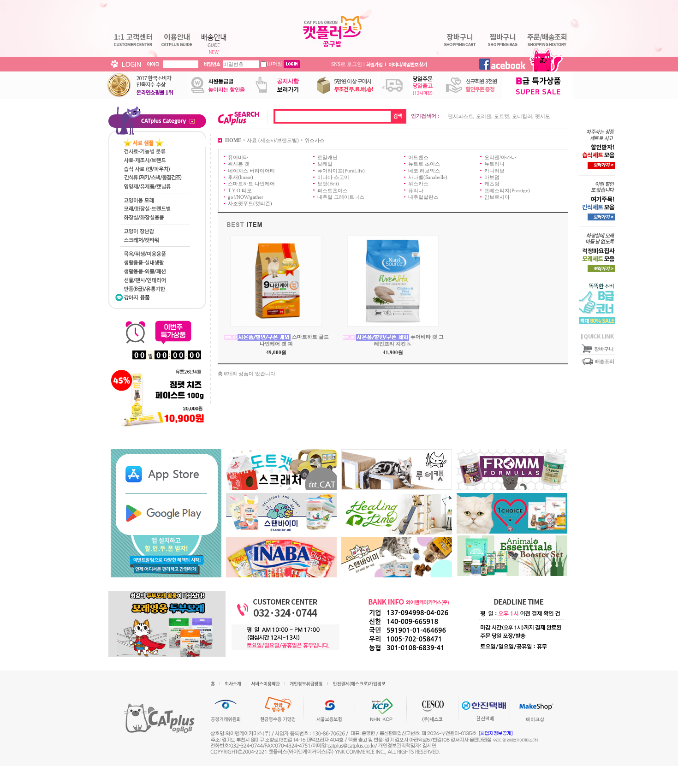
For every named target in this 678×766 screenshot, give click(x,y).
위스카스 (314, 140)
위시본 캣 (239, 163)
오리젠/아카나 (500, 157)
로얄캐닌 (327, 157)
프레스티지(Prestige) (507, 190)
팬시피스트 (460, 116)
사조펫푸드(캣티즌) (250, 203)
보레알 (325, 163)
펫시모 (542, 116)
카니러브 (494, 170)
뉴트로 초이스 (424, 163)
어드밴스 (418, 157)
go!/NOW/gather (245, 197)
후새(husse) (240, 177)
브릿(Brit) (328, 183)
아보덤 (492, 177)
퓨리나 (415, 190)
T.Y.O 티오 (240, 190)
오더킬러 (522, 116)
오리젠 (483, 116)
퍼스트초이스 (332, 190)
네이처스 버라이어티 (251, 170)
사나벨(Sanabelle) (427, 177)
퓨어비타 (238, 157)
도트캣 (501, 116)
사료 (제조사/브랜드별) (273, 140)
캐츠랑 (492, 183)
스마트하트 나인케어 (251, 183)
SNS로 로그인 (346, 63)
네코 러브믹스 (424, 170)
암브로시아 (497, 197)
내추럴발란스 (423, 197)
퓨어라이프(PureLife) (341, 170)
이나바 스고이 (333, 177)
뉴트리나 (494, 163)
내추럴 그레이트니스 (340, 197)
